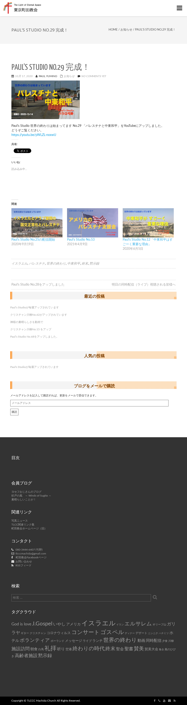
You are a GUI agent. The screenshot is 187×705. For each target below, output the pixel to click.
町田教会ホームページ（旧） (29, 528)
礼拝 (50, 648)
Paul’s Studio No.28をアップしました (38, 284)
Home (113, 29)
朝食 (34, 649)
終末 (85, 263)
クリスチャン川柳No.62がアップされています (38, 314)
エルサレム (138, 623)
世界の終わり (56, 263)
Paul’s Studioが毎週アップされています (34, 307)
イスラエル (19, 263)
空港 (68, 649)
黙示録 (94, 263)
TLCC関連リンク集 (22, 524)
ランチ (97, 641)
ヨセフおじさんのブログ (26, 491)
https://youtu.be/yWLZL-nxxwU (33, 135)
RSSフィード (23, 565)
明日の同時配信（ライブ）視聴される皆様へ (144, 284)
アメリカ (73, 624)
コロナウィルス (59, 633)
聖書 (129, 649)
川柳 (171, 641)
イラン (120, 624)
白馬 (41, 649)
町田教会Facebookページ (31, 557)
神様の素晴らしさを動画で (26, 322)
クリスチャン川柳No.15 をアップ (30, 329)
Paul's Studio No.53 (81, 239)
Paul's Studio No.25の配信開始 (33, 239)
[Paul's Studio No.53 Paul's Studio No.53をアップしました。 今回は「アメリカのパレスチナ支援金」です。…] (92, 222)
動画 (141, 641)
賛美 (139, 648)
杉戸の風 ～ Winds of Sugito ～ (31, 495)
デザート (141, 633)
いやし (59, 624)
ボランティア (35, 640)
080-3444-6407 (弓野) (29, 549)
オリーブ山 (159, 624)
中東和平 (73, 263)
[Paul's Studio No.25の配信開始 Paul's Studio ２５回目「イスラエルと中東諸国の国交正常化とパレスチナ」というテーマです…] (36, 222)
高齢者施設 (26, 655)
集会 (161, 649)
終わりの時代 (89, 648)
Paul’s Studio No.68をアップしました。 (34, 336)
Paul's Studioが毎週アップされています (34, 367)
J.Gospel (42, 624)
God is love (21, 624)
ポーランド (57, 641)
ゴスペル (112, 632)
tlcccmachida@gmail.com (31, 553)
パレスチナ (37, 263)
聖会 (120, 649)
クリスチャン (38, 633)
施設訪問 (20, 649)
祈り (61, 649)
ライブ (87, 641)
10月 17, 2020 (24, 76)
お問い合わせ (24, 561)
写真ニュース (19, 520)
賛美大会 (151, 649)
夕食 (165, 641)
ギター (25, 633)
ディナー (130, 633)
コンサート (85, 632)
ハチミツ (164, 633)
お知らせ (126, 29)
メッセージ (73, 641)
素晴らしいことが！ (23, 499)
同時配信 (153, 641)
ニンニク (153, 633)
